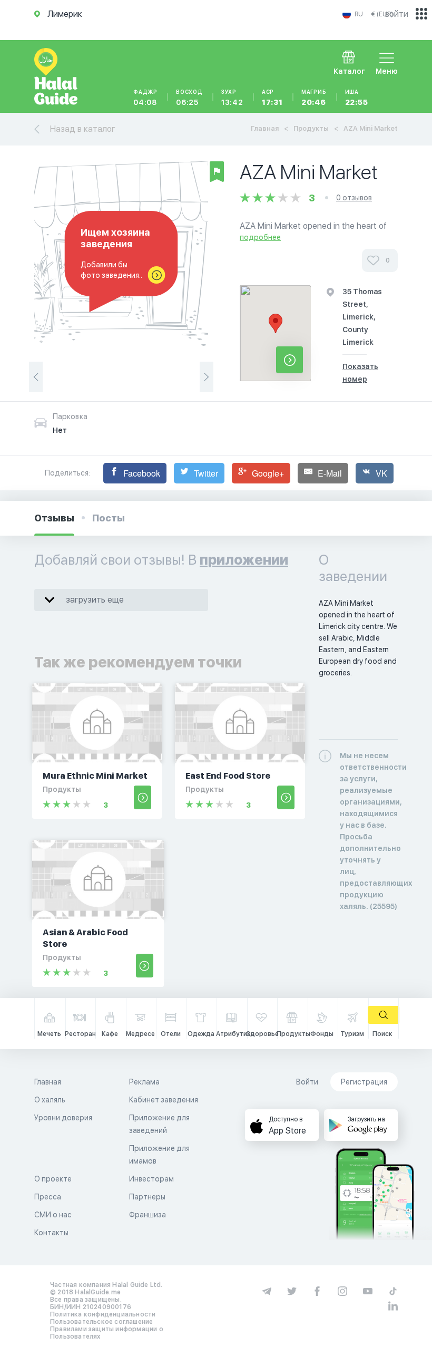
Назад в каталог (82, 129)
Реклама (144, 1082)
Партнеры (147, 1197)
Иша (356, 97)
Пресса (47, 1197)
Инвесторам (151, 1179)
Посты (108, 518)
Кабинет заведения (163, 1100)
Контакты (51, 1232)
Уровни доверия (63, 1117)
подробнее (260, 237)
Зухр (232, 97)
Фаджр (145, 97)
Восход (189, 97)
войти (396, 14)
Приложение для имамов (159, 1154)
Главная (265, 128)
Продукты (311, 128)
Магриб (314, 97)
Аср (272, 97)
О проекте (53, 1179)
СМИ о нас (53, 1214)
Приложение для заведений (159, 1124)
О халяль (49, 1100)
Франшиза (147, 1214)
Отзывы (54, 518)
